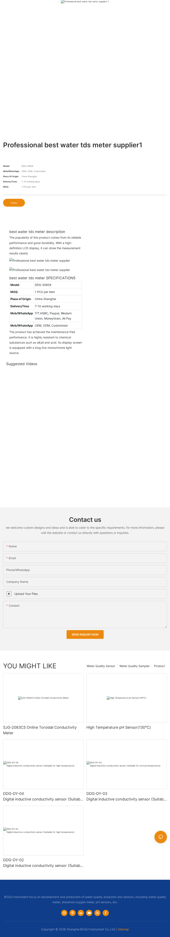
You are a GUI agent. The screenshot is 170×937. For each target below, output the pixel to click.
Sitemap (123, 929)
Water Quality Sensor (101, 666)
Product (159, 666)
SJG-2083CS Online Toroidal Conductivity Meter (40, 730)
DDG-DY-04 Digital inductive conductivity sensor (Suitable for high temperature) (43, 796)
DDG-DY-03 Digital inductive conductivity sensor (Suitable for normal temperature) (126, 796)
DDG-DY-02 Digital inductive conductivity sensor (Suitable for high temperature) (43, 863)
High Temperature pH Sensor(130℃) (118, 727)
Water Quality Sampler (134, 666)
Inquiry (14, 202)
